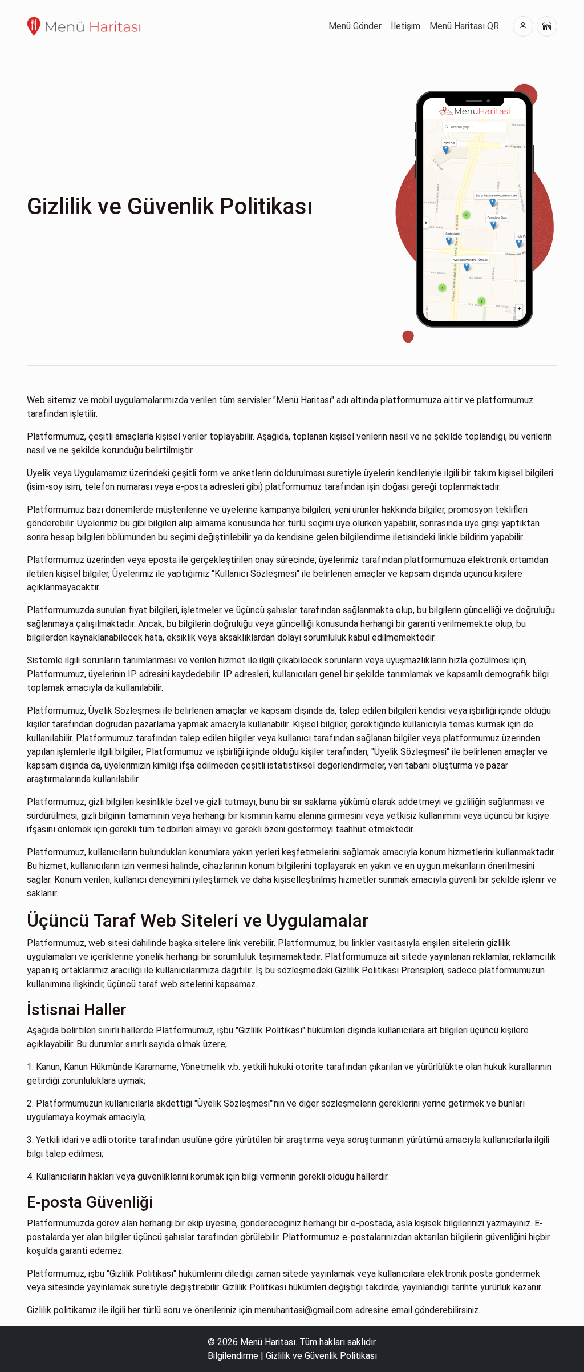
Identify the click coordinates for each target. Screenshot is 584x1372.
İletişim (405, 26)
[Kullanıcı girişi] (523, 26)
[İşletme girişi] (547, 26)
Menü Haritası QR (464, 26)
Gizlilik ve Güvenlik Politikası (321, 1355)
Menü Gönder (355, 26)
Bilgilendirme (233, 1355)
